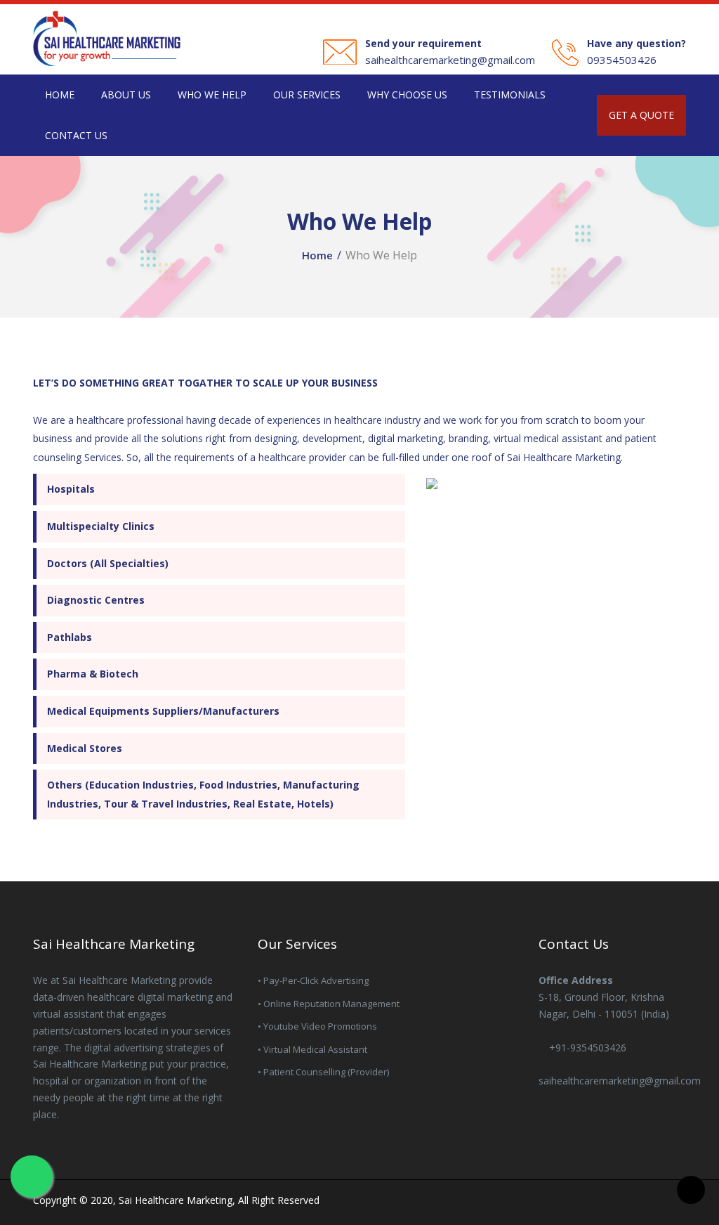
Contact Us (76, 135)
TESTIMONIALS (510, 94)
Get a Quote (641, 115)
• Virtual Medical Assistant (312, 1049)
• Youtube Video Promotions (317, 1026)
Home (59, 94)
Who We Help (212, 94)
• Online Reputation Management (329, 1003)
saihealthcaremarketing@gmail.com (450, 60)
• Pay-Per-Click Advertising (313, 980)
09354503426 (622, 60)
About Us (126, 94)
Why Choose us (407, 94)
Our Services (307, 94)
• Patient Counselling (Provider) (323, 1071)
